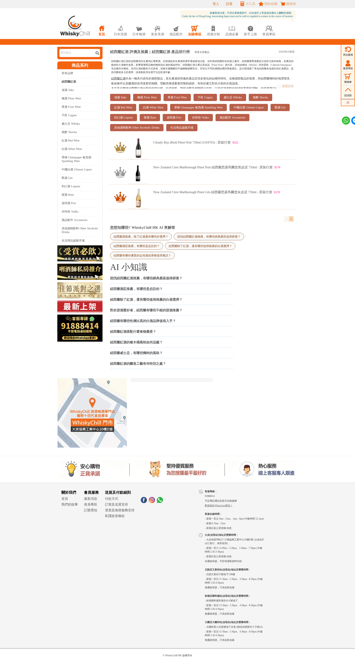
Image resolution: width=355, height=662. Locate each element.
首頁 (64, 498)
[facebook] (144, 502)
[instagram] (152, 502)
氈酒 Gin (67, 177)
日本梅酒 (138, 30)
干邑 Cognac (69, 115)
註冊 (229, 4)
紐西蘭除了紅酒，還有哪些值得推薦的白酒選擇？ (200, 246)
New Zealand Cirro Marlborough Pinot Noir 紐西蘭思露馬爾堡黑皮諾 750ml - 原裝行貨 (213, 167)
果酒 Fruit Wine (71, 106)
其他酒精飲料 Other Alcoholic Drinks (80, 230)
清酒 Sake (68, 90)
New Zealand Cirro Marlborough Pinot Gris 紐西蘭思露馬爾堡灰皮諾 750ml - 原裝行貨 (212, 192)
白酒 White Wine (72, 149)
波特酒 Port (69, 203)
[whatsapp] (160, 502)
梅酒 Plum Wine (71, 98)
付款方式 (111, 498)
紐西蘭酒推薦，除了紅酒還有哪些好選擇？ (141, 236)
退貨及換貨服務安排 (120, 510)
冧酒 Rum (68, 194)
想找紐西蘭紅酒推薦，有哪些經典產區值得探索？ (209, 236)
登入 (216, 4)
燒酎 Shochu (69, 132)
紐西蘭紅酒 (118, 78)
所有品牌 (67, 73)
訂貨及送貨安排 (116, 504)
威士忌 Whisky (71, 123)
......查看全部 (285, 86)
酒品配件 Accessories (74, 220)
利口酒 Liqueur (71, 186)
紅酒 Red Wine (71, 140)
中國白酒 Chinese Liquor (77, 169)
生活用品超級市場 (73, 240)
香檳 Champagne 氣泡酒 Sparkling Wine (76, 159)
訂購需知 (90, 510)
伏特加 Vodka (70, 211)
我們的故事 (69, 504)
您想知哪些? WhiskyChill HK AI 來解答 (142, 227)
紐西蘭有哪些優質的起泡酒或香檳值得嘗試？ (142, 255)
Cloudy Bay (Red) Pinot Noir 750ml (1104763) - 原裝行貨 (192, 142)
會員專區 (90, 504)
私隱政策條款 (115, 516)
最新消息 (90, 498)
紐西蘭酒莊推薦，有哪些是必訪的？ (137, 246)
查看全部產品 (202, 52)
